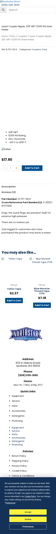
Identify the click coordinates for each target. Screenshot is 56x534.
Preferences (28, 527)
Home (5, 36)
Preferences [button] (10, 503)
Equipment (18, 396)
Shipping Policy (20, 460)
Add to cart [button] (14, 300)
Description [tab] (9, 186)
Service (16, 401)
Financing (17, 420)
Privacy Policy (19, 465)
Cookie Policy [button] (30, 496)
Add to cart (32, 168)
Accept (28, 512)
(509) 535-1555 (28, 375)
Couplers (22, 36)
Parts (12, 36)
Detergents (18, 415)
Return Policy (19, 455)
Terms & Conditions (23, 475)
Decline (28, 519)
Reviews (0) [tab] (9, 192)
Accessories (19, 410)
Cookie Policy (19, 470)
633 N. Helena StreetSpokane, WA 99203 (28, 364)
